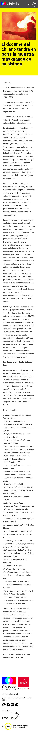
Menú (29, 4)
